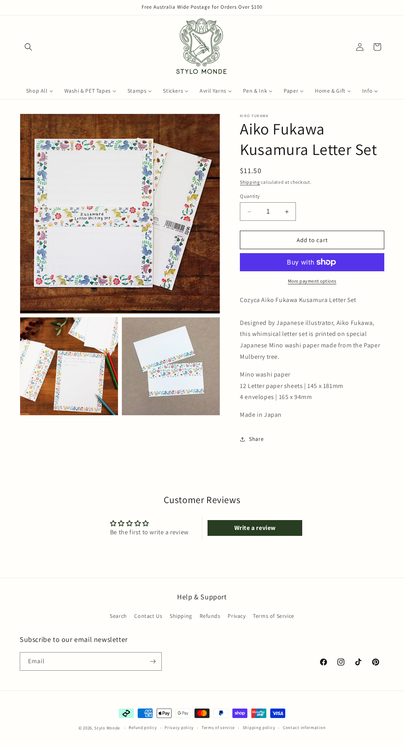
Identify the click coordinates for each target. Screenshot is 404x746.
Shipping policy (259, 727)
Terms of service (218, 727)
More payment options (312, 281)
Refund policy (143, 727)
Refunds (210, 615)
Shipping (250, 182)
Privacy (236, 615)
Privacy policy (179, 727)
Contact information (304, 727)
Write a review (255, 528)
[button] (28, 47)
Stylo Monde (107, 728)
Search (118, 615)
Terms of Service (273, 615)
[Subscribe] (152, 661)
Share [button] (256, 438)
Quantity (250, 196)
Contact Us (148, 615)
